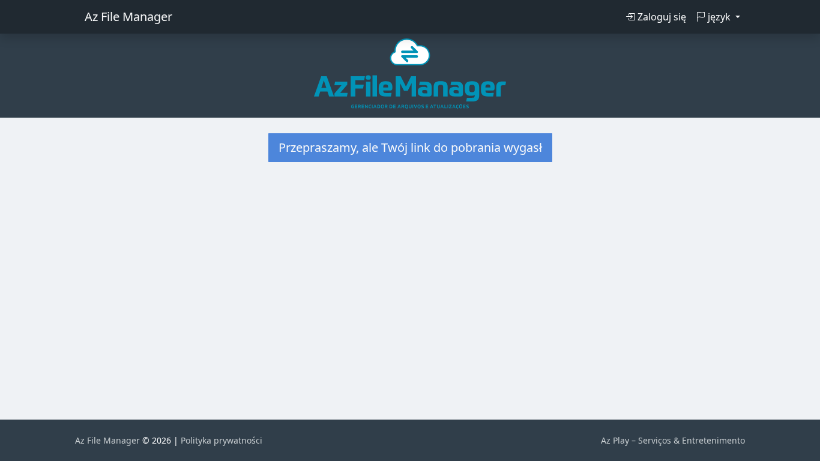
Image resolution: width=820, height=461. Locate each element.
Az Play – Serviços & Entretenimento (673, 440)
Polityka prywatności (221, 440)
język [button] (719, 16)
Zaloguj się (660, 16)
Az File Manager (128, 16)
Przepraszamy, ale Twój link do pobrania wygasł (410, 147)
